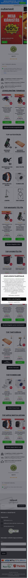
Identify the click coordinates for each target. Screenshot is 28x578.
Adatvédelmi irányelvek (14, 295)
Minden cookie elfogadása (14, 299)
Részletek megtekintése (14, 302)
